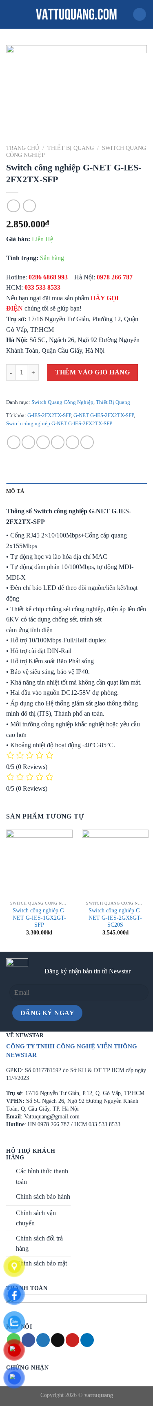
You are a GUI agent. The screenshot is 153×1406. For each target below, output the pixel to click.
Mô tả (15, 491)
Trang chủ (22, 148)
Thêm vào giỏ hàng (92, 372)
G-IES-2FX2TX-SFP (49, 415)
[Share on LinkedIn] (87, 442)
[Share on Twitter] (43, 442)
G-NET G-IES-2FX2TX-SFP (103, 415)
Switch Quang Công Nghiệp (62, 402)
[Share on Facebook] (28, 442)
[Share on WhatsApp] (13, 442)
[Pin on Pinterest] (72, 442)
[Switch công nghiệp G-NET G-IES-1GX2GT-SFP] (39, 863)
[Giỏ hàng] (139, 14)
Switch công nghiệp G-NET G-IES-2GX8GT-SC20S (115, 917)
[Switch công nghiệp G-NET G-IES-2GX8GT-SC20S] (115, 863)
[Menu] (11, 14)
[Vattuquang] (77, 14)
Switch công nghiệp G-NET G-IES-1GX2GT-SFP (39, 917)
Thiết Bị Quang (70, 148)
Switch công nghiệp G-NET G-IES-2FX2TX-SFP (59, 423)
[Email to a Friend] (57, 442)
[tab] (76, 491)
